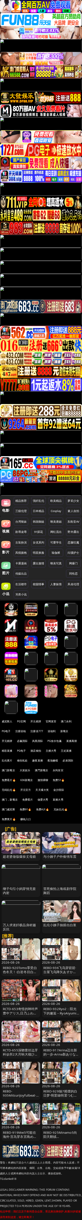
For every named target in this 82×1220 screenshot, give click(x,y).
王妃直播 (66, 751)
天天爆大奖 (42, 790)
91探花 (38, 532)
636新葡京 (26, 780)
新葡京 (64, 731)
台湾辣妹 (21, 522)
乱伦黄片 (7, 760)
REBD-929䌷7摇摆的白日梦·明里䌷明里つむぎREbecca (60, 1095)
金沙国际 (58, 790)
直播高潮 (71, 741)
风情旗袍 (21, 553)
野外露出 (73, 532)
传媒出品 (21, 573)
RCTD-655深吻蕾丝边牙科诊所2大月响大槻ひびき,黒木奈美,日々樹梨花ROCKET (20, 1056)
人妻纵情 (56, 584)
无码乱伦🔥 (9, 790)
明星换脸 (38, 553)
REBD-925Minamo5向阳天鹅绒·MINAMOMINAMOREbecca (61, 1138)
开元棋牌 (35, 721)
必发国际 (68, 760)
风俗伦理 (73, 584)
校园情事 (38, 584)
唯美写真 (56, 563)
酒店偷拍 (35, 751)
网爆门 (73, 563)
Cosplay (56, 511)
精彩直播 (7, 751)
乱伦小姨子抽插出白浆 (60, 925)
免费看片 (27, 799)
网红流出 (56, 532)
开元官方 (25, 790)
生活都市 (21, 584)
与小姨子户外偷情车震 (60, 856)
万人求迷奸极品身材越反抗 (19, 927)
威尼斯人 (7, 721)
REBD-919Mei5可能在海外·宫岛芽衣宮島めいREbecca (20, 1136)
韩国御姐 (38, 522)
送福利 (52, 731)
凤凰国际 (37, 741)
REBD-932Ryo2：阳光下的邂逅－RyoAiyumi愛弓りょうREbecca (60, 1013)
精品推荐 (21, 501)
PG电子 (6, 731)
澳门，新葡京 (10, 799)
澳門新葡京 (41, 770)
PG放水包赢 (54, 741)
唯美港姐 (56, 522)
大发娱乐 (25, 770)
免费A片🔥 (42, 809)
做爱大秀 (43, 799)
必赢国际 (22, 741)
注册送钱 (20, 731)
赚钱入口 (25, 819)
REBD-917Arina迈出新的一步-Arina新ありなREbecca (60, 1054)
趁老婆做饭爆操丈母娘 (19, 856)
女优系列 (38, 542)
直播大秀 (58, 799)
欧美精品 (56, 501)
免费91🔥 (25, 809)
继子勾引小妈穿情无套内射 (19, 890)
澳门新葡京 (8, 770)
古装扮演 (21, 542)
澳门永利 (66, 721)
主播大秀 (51, 751)
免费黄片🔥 (9, 819)
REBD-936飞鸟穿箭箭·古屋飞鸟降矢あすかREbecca (59, 972)
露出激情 (38, 563)
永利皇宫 (58, 770)
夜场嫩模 (52, 760)
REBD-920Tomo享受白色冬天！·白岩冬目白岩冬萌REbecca (20, 972)
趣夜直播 (37, 760)
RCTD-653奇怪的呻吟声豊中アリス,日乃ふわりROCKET (20, 1013)
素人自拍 (73, 511)
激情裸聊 (43, 780)
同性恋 (73, 573)
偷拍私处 (22, 760)
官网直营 (51, 721)
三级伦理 (21, 511)
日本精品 (38, 511)
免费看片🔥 (9, 780)
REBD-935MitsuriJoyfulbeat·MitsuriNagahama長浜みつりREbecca (20, 1097)
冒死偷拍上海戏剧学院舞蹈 (60, 890)
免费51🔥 (59, 780)
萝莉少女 (73, 501)
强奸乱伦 (38, 501)
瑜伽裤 (56, 553)
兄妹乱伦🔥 (61, 809)
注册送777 (36, 731)
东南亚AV (73, 522)
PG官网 (21, 721)
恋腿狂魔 (73, 542)
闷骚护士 (73, 553)
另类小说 (21, 594)
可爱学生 (56, 542)
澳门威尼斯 (8, 809)
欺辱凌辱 (21, 532)
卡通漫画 (21, 563)
